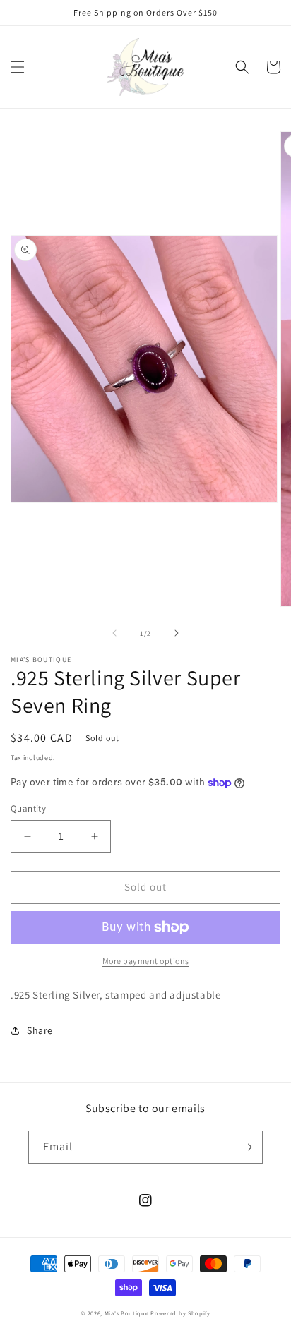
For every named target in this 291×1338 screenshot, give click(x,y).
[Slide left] (114, 633)
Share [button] (40, 1030)
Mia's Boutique (127, 1313)
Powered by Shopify (180, 1313)
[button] (17, 67)
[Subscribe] (246, 1147)
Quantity (28, 808)
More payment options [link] (145, 961)
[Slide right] (176, 633)
